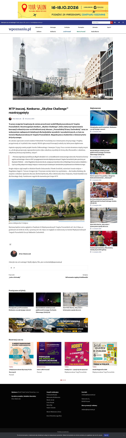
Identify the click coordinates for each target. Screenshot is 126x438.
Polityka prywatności (63, 432)
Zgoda (106, 435)
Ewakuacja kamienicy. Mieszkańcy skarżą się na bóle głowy (101, 249)
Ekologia (53, 27)
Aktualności (39, 27)
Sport (109, 27)
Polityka (67, 27)
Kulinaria (53, 31)
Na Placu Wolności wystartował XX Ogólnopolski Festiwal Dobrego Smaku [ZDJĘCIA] (103, 201)
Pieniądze (81, 27)
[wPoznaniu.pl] (20, 29)
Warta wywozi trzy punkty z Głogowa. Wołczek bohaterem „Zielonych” (102, 177)
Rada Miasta (95, 31)
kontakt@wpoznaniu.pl (36, 22)
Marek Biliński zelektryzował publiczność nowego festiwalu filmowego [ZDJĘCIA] (46, 310)
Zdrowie (95, 27)
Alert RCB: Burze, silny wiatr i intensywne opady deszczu (99, 225)
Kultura (39, 31)
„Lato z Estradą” (14, 276)
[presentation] (10, 361)
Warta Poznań (81, 31)
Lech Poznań (67, 31)
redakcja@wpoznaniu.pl (88, 395)
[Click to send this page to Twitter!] (14, 268)
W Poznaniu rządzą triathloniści (77, 276)
